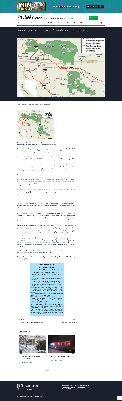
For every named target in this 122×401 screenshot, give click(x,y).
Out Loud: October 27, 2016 (69, 321)
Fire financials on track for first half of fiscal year (30, 321)
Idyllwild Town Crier (56, 359)
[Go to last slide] (21, 352)
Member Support (67, 23)
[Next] (73, 352)
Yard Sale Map (78, 23)
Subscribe (93, 18)
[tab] (45, 370)
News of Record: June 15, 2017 (61, 356)
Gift (101, 18)
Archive (27, 23)
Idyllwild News (21, 107)
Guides (58, 23)
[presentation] (32, 344)
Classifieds (50, 23)
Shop (32, 23)
